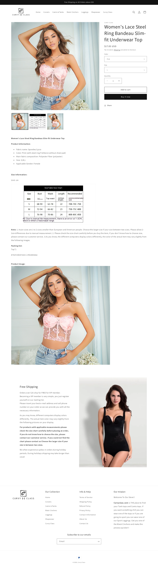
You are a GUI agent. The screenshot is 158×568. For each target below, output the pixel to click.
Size (105, 65)
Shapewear (49, 519)
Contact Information (87, 515)
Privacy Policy (84, 510)
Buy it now (125, 97)
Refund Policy (84, 506)
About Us (83, 519)
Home (47, 497)
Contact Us (83, 523)
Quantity (107, 76)
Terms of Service (85, 497)
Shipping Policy (85, 502)
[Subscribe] (98, 541)
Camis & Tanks (51, 506)
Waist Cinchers (51, 510)
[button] (134, 12)
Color (106, 54)
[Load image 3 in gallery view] (55, 121)
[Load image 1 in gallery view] (20, 121)
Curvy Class (49, 523)
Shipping (117, 50)
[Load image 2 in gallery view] (37, 121)
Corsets (48, 502)
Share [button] (109, 105)
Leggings (48, 515)
